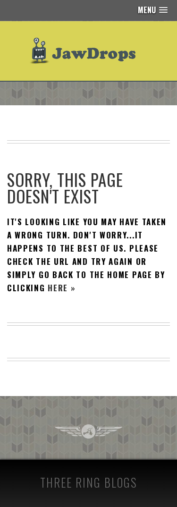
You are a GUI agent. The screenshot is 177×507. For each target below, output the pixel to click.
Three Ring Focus (88, 431)
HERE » (62, 288)
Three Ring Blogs (88, 482)
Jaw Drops (88, 51)
